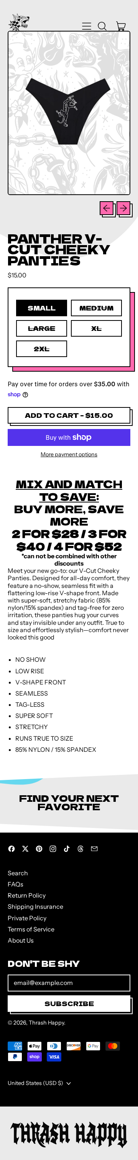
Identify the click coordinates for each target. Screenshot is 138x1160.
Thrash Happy (46, 1022)
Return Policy (27, 895)
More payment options (69, 454)
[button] (102, 26)
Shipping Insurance (35, 906)
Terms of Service (31, 929)
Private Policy (27, 918)
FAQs (15, 884)
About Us (21, 940)
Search (18, 873)
